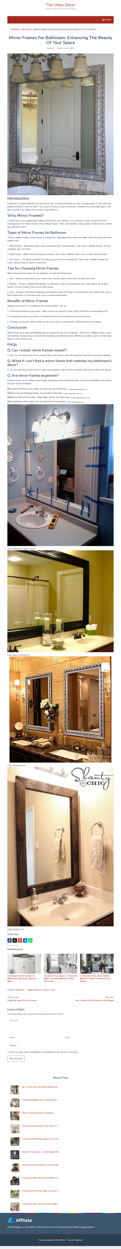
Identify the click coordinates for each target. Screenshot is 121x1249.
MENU (108, 19)
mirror (52, 989)
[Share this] (9, 940)
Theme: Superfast (74, 1240)
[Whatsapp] (30, 940)
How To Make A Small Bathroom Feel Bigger (94, 999)
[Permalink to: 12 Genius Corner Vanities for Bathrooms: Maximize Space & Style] (24, 964)
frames (46, 989)
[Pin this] (20, 940)
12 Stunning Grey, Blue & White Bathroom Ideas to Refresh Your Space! (95, 978)
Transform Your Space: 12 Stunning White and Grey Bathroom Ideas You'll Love (60, 978)
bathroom (38, 989)
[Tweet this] (15, 940)
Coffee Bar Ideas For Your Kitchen (22, 999)
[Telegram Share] (25, 940)
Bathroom (20, 989)
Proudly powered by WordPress (52, 1240)
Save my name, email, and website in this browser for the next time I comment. (44, 1052)
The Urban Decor (60, 5)
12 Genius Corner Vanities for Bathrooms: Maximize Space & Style (21, 978)
